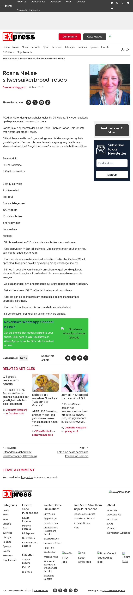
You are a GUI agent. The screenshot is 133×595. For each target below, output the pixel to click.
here (22, 336)
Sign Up (112, 174)
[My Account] (123, 50)
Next (82, 447)
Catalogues (94, 36)
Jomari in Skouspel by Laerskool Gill (74, 396)
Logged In (27, 477)
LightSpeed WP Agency (114, 590)
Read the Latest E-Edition (112, 130)
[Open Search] (127, 50)
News (15, 58)
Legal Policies (41, 590)
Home (6, 58)
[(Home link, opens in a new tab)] (17, 494)
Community (69, 36)
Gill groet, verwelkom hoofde (11, 380)
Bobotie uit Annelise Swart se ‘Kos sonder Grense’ (44, 400)
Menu (8, 5)
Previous (11, 447)
